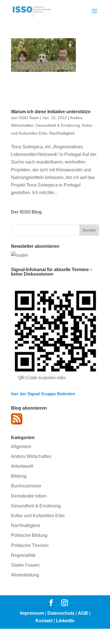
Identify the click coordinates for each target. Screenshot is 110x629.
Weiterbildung (25, 575)
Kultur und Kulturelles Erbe (38, 515)
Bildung (19, 476)
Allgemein (21, 446)
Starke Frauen (25, 565)
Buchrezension (26, 485)
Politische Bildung (29, 535)
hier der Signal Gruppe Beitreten (43, 393)
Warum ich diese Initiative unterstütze (51, 111)
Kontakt (44, 620)
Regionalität (23, 555)
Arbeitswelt (22, 466)
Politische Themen (30, 545)
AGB (83, 613)
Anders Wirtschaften (31, 456)
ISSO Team (29, 117)
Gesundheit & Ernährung (58, 125)
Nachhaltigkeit (61, 133)
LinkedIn (65, 620)
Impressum (32, 613)
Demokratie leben (29, 496)
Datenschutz (60, 613)
